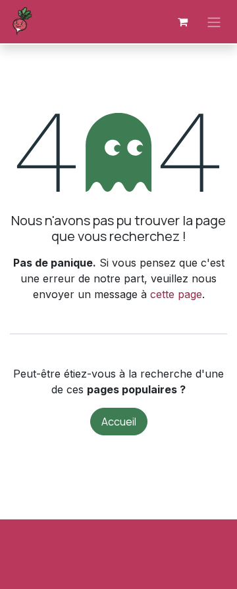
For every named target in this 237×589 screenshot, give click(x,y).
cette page (176, 294)
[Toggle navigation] (214, 21)
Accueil (118, 421)
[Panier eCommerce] (182, 22)
